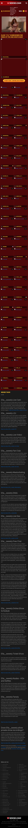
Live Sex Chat (5, 776)
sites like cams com (6, 796)
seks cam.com (23, 777)
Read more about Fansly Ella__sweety (9, 722)
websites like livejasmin (7, 783)
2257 (21, 788)
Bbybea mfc (4, 779)
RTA (11, 820)
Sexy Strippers (21, 793)
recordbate (3, 747)
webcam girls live (23, 781)
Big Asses (23, 779)
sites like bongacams (23, 769)
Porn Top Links (22, 805)
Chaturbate (13, 748)
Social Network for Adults (7, 809)
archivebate (18, 745)
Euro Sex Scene (5, 777)
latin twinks (4, 765)
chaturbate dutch (5, 808)
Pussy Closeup (5, 800)
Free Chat (9, 602)
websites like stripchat (22, 792)
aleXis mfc (4, 784)
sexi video (4, 786)
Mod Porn (4, 769)
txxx (21, 783)
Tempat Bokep (5, 811)
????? (3, 792)
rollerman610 (22, 786)
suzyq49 (4, 781)
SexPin (22, 774)
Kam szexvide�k (21, 795)
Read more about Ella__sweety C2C (8, 429)
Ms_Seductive (21, 767)
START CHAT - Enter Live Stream (14, 80)
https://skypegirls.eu (23, 802)
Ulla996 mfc (4, 795)
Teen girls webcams (23, 803)
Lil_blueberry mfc (5, 805)
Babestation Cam (5, 802)
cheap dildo (4, 812)
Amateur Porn (5, 788)
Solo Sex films (5, 764)
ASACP (13, 820)
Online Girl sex (5, 793)
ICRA (17, 820)
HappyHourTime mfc (6, 774)
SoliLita (21, 784)
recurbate (2, 394)
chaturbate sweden (23, 765)
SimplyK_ (20, 800)
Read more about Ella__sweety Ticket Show (10, 672)
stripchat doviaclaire (6, 803)
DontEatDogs (23, 776)
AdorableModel (22, 799)
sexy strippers (5, 790)
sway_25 (20, 770)
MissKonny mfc (5, 770)
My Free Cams (5, 799)
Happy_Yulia (21, 764)
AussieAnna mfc (24, 773)
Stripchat (18, 748)
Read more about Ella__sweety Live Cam (18, 410)
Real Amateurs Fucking (22, 790)
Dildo (9, 513)
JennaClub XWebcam (6, 767)
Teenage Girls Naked (22, 796)
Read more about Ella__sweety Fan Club (10, 466)
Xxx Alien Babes (5, 773)
